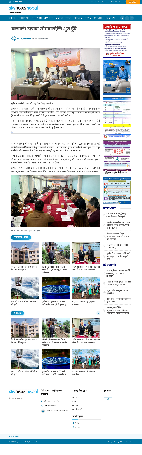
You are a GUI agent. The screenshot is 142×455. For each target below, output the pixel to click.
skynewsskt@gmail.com (59, 410)
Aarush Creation (128, 442)
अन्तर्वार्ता (59, 18)
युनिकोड (77, 427)
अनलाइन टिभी (110, 18)
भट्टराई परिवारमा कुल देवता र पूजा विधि (117, 292)
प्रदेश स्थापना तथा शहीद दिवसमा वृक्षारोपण (84, 303)
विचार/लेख (78, 18)
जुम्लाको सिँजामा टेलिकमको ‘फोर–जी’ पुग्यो (24, 303)
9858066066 (52, 405)
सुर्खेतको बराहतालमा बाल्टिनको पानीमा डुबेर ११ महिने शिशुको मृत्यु (54, 303)
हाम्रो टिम (75, 405)
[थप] (132, 18)
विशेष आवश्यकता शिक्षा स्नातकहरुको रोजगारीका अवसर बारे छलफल (86, 268)
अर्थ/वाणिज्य (48, 18)
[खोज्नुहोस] (122, 18)
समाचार (12, 18)
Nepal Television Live (114, 2)
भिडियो (77, 423)
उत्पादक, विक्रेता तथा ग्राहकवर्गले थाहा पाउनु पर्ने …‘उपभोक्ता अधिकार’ (118, 273)
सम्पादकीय (98, 18)
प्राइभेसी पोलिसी (77, 409)
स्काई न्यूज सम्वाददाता (24, 38)
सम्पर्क (74, 402)
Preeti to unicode (100, 2)
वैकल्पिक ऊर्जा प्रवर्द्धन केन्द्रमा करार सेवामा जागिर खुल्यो (24, 268)
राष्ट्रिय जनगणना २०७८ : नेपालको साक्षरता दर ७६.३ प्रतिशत (119, 283)
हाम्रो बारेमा (75, 398)
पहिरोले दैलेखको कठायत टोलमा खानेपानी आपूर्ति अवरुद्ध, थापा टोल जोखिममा (54, 269)
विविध (87, 18)
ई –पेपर (91, 2)
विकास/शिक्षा (37, 18)
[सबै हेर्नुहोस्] (98, 313)
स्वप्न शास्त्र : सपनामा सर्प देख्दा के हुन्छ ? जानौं (119, 300)
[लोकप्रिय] (127, 18)
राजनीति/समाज (23, 18)
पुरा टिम (108, 399)
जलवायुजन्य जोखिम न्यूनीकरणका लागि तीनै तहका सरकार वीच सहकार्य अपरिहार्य (118, 310)
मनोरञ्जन (68, 18)
